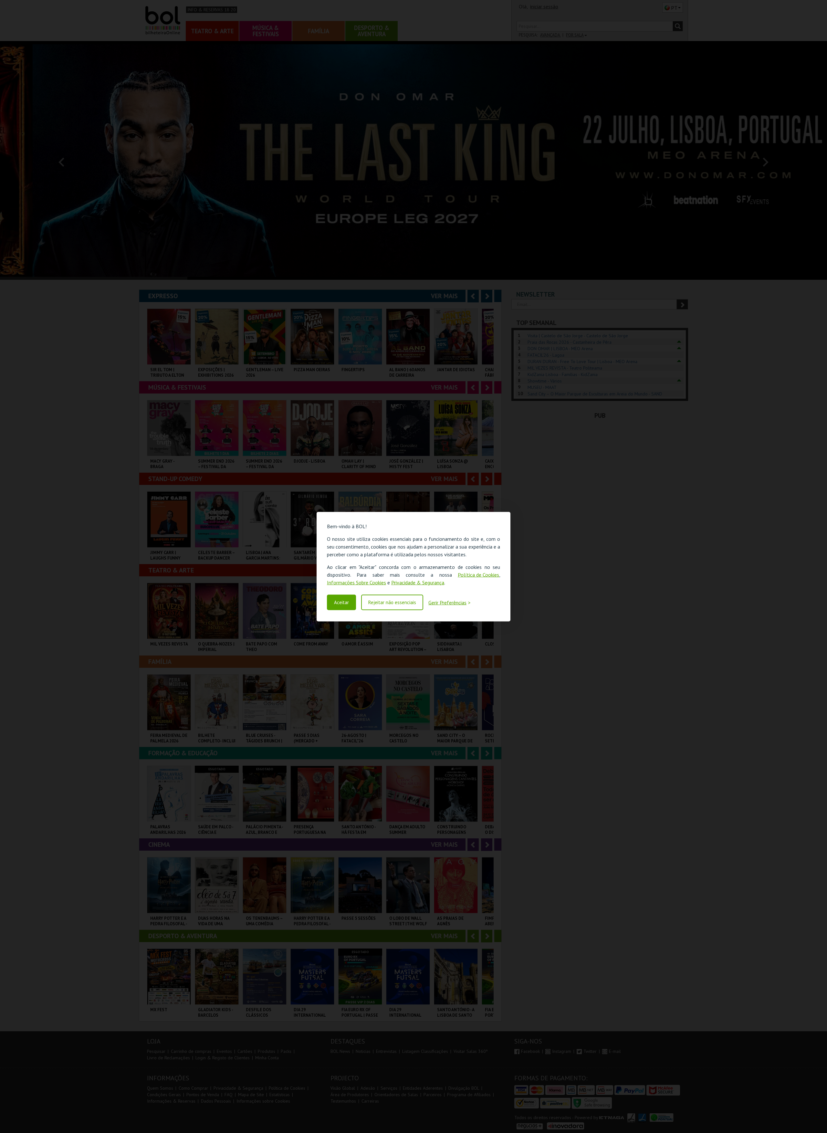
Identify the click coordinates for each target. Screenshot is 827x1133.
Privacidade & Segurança (417, 582)
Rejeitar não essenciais (392, 602)
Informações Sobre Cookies (356, 582)
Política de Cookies (478, 574)
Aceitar (341, 602)
